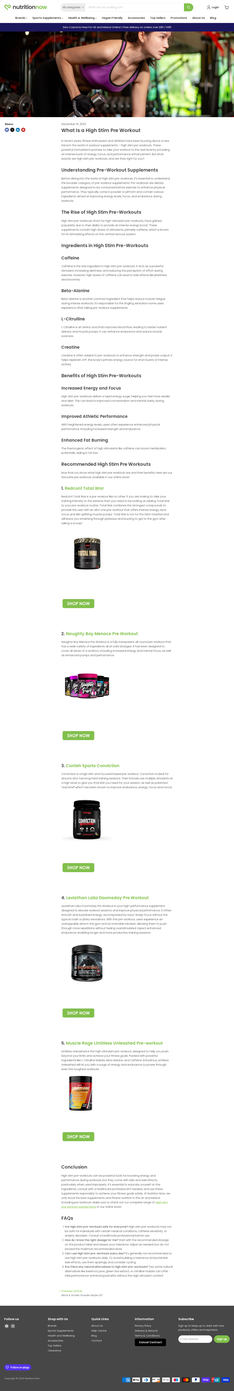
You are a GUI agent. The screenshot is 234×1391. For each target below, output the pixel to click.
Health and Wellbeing (61, 1335)
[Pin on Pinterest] (23, 130)
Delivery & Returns (146, 1330)
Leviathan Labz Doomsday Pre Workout (107, 898)
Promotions (179, 18)
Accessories (136, 18)
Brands (20, 18)
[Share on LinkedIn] (18, 130)
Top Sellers (157, 18)
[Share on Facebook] (7, 130)
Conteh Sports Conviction (92, 766)
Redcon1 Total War (84, 488)
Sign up (222, 1339)
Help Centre (99, 1330)
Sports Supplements (47, 18)
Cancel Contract (150, 1342)
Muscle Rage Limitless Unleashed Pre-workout (114, 1043)
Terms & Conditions (147, 1335)
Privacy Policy (143, 1325)
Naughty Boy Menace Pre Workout (102, 634)
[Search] (188, 7)
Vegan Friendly (112, 18)
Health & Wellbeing (81, 18)
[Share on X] (12, 130)
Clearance (54, 1350)
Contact (96, 1340)
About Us (198, 18)
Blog (213, 18)
